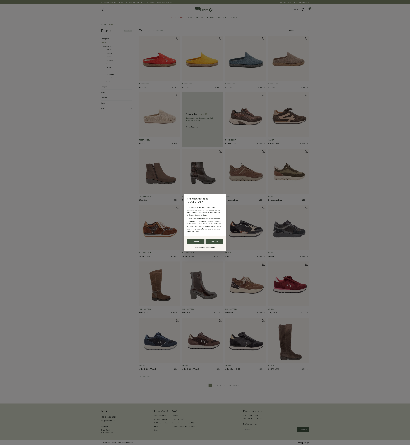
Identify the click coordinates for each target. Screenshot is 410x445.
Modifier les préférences (205, 247)
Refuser (196, 241)
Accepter (214, 241)
